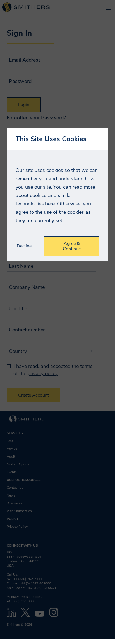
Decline (24, 246)
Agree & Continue (72, 246)
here (50, 203)
